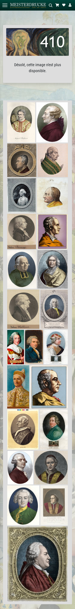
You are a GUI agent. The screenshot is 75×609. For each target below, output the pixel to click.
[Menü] (5, 5)
